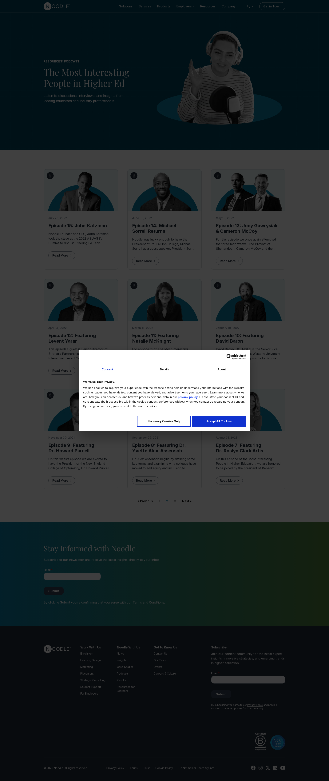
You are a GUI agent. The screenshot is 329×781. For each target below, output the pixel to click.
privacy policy (188, 397)
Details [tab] (164, 369)
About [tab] (221, 369)
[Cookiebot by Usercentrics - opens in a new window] (229, 357)
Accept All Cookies (219, 421)
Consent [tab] (107, 369)
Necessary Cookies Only (164, 421)
